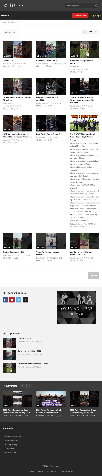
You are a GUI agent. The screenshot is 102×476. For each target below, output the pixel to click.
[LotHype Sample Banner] (76, 324)
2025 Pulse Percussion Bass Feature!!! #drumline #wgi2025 (16, 411)
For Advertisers (11, 440)
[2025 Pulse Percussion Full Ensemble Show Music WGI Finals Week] (51, 399)
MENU (6, 16)
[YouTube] (12, 299)
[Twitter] (18, 299)
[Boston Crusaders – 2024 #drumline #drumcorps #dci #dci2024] (84, 86)
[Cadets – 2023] (17, 49)
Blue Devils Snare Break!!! (48, 134)
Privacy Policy (11, 444)
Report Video (10, 452)
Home (5, 22)
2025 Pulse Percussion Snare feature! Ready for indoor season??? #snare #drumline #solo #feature (83, 411)
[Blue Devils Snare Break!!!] (51, 123)
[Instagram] (25, 299)
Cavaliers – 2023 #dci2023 (48, 60)
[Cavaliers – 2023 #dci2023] (51, 49)
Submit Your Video (13, 436)
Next (92, 275)
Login (98, 16)
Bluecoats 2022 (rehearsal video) (33, 364)
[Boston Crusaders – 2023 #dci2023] (51, 86)
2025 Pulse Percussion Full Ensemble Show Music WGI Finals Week (48, 411)
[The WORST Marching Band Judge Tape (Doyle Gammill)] (84, 123)
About (40, 471)
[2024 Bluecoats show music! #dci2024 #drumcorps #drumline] (17, 123)
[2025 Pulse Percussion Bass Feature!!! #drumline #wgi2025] (17, 399)
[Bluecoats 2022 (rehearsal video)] (84, 49)
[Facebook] (5, 299)
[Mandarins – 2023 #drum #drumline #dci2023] (84, 241)
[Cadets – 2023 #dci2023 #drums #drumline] (17, 86)
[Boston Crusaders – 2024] (17, 241)
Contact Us (10, 448)
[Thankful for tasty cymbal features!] (51, 241)
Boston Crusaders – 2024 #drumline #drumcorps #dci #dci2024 (82, 100)
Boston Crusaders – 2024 (14, 252)
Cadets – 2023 (9, 60)
